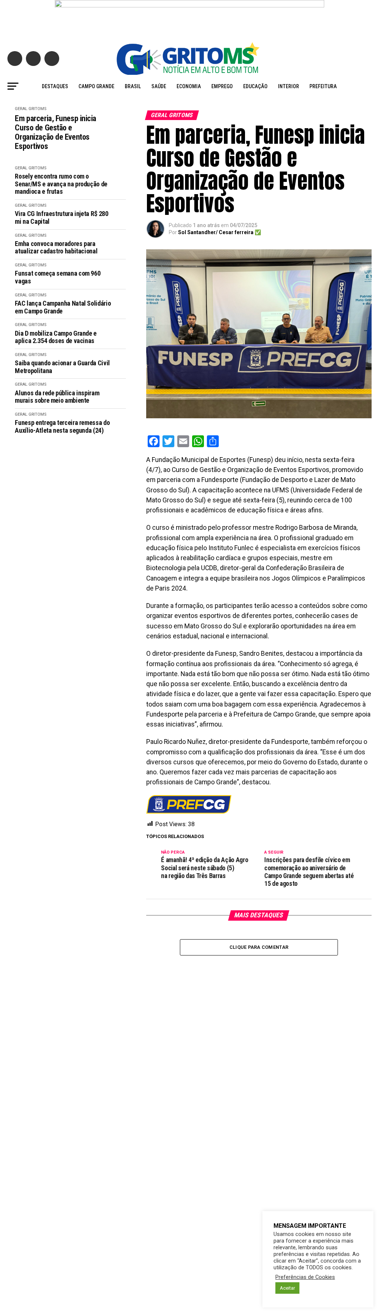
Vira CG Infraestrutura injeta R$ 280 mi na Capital (61, 217)
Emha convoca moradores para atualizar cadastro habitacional (57, 247)
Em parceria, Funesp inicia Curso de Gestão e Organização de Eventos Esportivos (55, 132)
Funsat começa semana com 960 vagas (57, 277)
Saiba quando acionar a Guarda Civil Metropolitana (62, 367)
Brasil (133, 86)
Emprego (222, 86)
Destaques (55, 86)
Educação (255, 86)
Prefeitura (323, 86)
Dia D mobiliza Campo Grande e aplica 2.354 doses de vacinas (56, 337)
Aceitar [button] (287, 1288)
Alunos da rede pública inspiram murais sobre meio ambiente (57, 397)
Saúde (158, 86)
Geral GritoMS (30, 108)
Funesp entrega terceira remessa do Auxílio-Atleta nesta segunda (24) (62, 426)
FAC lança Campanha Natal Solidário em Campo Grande (63, 307)
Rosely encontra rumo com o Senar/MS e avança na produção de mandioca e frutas (61, 184)
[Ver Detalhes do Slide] (189, 17)
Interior (288, 86)
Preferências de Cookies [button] (305, 1277)
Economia (189, 86)
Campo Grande (96, 86)
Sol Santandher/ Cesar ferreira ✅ (219, 232)
